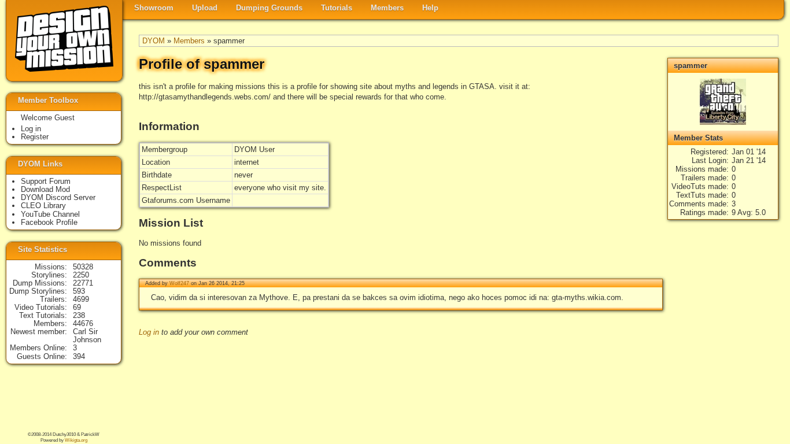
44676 (83, 323)
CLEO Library (43, 205)
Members (387, 7)
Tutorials (336, 7)
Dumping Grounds (269, 7)
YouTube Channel (50, 214)
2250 (81, 275)
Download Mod (45, 189)
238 (79, 315)
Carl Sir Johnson (87, 335)
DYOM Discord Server (58, 197)
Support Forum (46, 181)
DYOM (153, 40)
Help (430, 7)
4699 (81, 299)
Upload (204, 7)
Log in (149, 332)
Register (35, 136)
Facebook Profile (49, 222)
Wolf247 (179, 283)
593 (79, 291)
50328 (83, 266)
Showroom (153, 7)
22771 (83, 283)
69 (77, 307)
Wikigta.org (76, 440)
